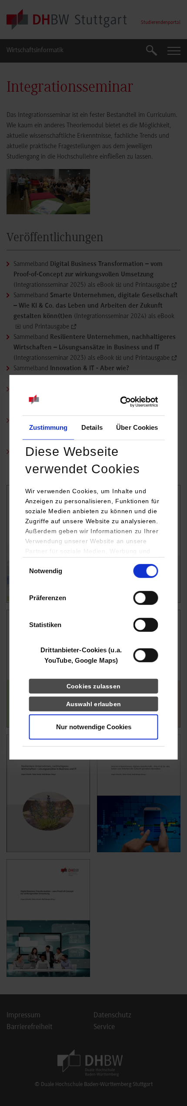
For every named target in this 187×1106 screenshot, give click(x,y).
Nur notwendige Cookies (93, 727)
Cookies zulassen (93, 686)
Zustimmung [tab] (48, 427)
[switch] (146, 598)
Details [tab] (92, 427)
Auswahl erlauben (93, 704)
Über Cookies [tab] (137, 427)
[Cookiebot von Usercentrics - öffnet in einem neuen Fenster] (120, 402)
